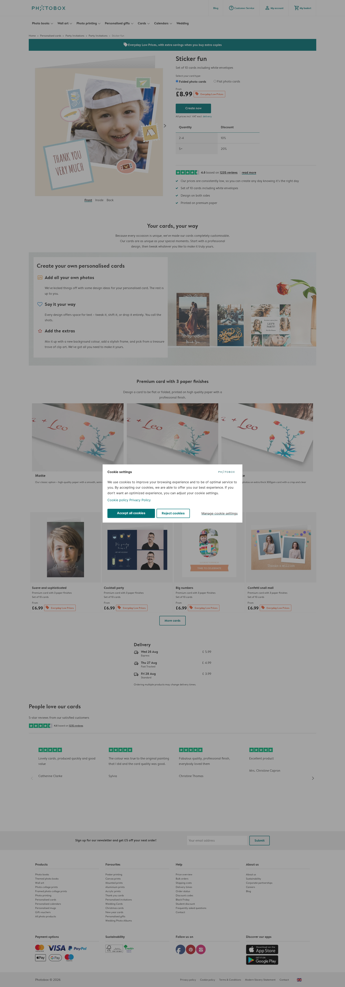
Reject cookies (173, 513)
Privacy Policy (140, 500)
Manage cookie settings (219, 513)
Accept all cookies (131, 513)
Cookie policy (117, 500)
